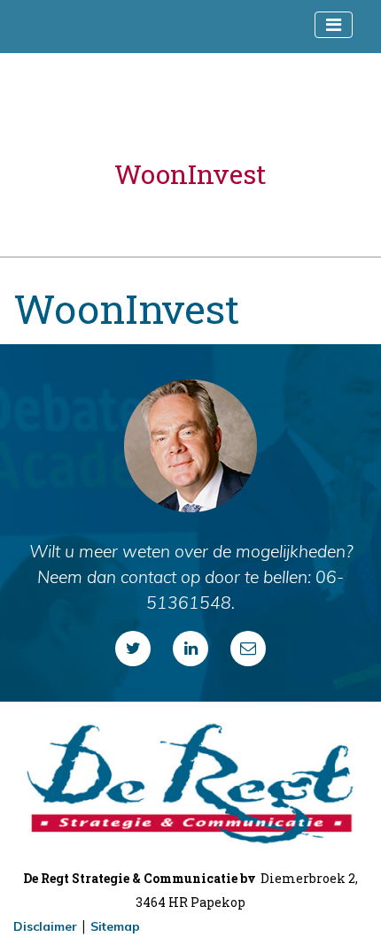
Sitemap (115, 926)
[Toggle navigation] (334, 25)
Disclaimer (45, 926)
